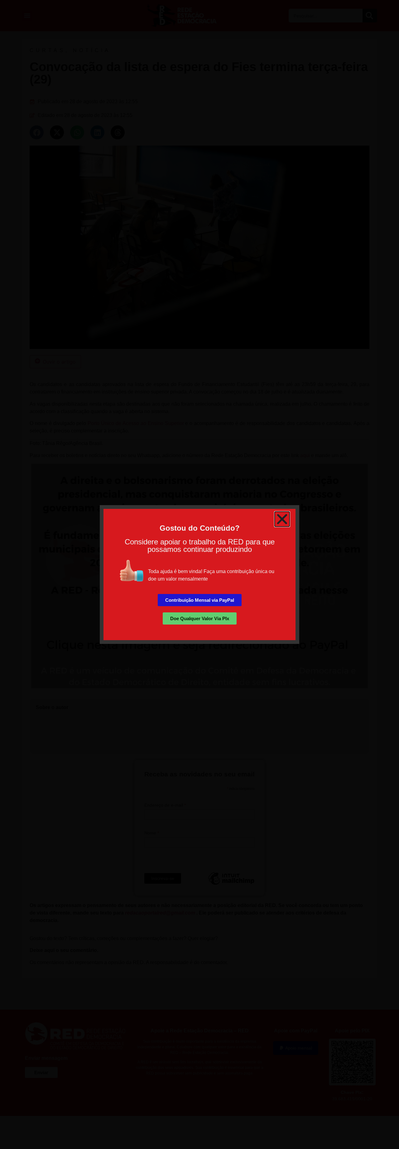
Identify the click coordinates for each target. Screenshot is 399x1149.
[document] (199, 574)
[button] (282, 519)
